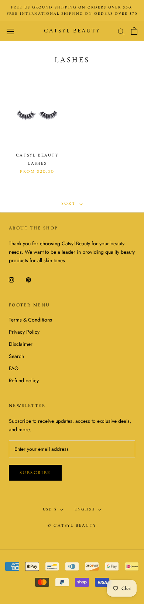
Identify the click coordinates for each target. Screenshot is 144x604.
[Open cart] (134, 31)
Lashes (37, 163)
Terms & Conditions (30, 319)
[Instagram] (11, 279)
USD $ (50, 509)
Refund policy (24, 380)
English (85, 509)
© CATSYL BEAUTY (72, 525)
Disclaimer (20, 344)
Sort (69, 203)
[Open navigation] (10, 31)
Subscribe (35, 472)
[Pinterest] (28, 279)
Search (16, 356)
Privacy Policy (24, 332)
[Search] (121, 31)
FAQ (13, 368)
